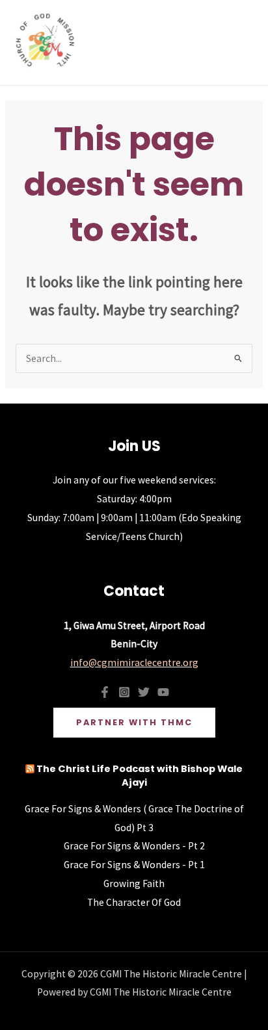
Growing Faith (134, 883)
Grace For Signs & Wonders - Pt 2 (134, 846)
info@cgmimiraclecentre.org (134, 662)
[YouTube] (163, 692)
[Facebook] (105, 692)
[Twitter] (144, 692)
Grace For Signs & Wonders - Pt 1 (134, 864)
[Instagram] (124, 692)
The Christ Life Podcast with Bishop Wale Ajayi (139, 776)
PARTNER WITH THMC (134, 722)
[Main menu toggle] (241, 43)
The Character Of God (134, 902)
